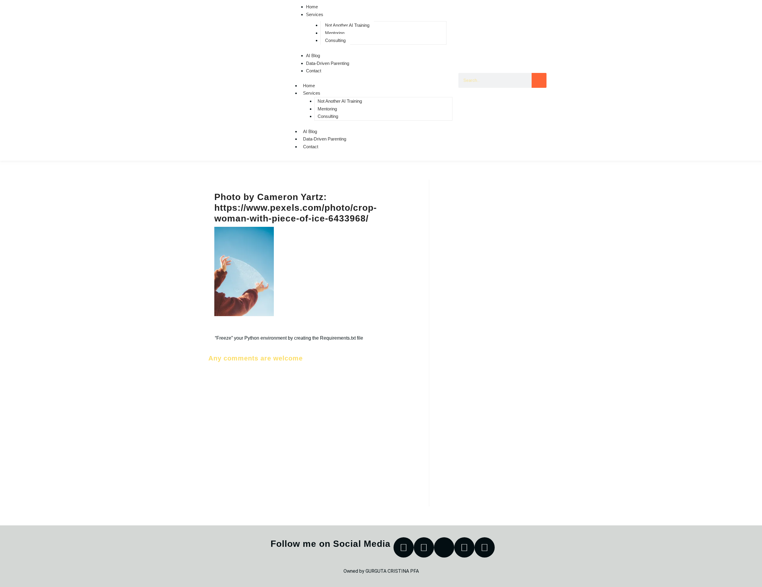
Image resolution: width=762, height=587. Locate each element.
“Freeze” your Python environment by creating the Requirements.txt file (289, 338)
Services (314, 14)
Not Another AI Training (347, 25)
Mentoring (334, 32)
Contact (313, 70)
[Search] (539, 80)
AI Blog (313, 55)
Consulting (335, 40)
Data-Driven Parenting (327, 63)
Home (309, 85)
